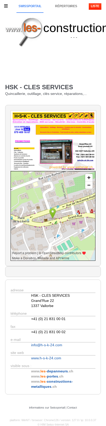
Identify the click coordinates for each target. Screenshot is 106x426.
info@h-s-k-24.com (46, 345)
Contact (72, 407)
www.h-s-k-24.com (46, 358)
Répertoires (66, 6)
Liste (95, 6)
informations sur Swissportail (47, 407)
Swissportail (30, 6)
